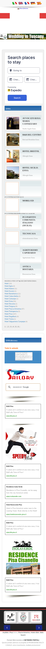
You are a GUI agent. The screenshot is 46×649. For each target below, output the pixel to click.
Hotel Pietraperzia (11, 311)
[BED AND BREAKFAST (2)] (23, 356)
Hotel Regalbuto (10, 316)
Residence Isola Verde (14, 487)
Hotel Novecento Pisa (14, 505)
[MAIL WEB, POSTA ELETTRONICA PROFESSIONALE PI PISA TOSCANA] (36, 617)
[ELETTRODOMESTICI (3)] (23, 358)
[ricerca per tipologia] (23, 353)
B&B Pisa (9, 406)
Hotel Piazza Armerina (13, 309)
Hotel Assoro (9, 291)
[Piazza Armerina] (23, 8)
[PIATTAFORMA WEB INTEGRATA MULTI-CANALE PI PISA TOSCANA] (23, 617)
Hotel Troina (9, 319)
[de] (33, 3)
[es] (39, 3)
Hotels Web (35, 632)
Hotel (7, 283)
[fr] (26, 3)
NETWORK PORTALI (31, 640)
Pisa (11, 632)
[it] (14, 3)
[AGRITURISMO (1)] (23, 355)
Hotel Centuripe (10, 299)
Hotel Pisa (8, 314)
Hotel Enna (9, 301)
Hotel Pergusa (10, 306)
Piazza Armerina (24, 632)
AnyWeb (5, 632)
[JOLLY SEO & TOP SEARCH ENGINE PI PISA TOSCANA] (10, 617)
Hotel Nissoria (10, 304)
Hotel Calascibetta (11, 296)
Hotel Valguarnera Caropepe (15, 321)
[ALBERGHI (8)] (23, 359)
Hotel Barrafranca (11, 294)
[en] (20, 3)
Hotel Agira (9, 286)
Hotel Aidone (9, 289)
